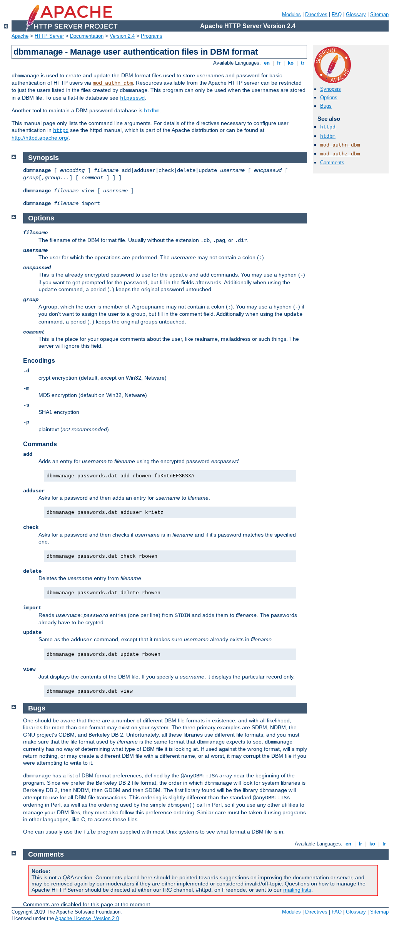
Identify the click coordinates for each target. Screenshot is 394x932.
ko (290, 63)
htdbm (151, 111)
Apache (20, 36)
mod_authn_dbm (113, 83)
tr (302, 63)
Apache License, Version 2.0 (87, 918)
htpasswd (132, 98)
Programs (151, 36)
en (266, 63)
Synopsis (330, 89)
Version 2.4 (122, 36)
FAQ (337, 14)
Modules (291, 14)
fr (278, 63)
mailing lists (297, 890)
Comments (332, 162)
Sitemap (379, 14)
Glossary (356, 14)
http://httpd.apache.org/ (40, 138)
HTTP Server (49, 36)
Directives (316, 14)
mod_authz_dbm (340, 154)
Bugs (326, 106)
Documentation (87, 36)
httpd (60, 130)
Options (328, 97)
